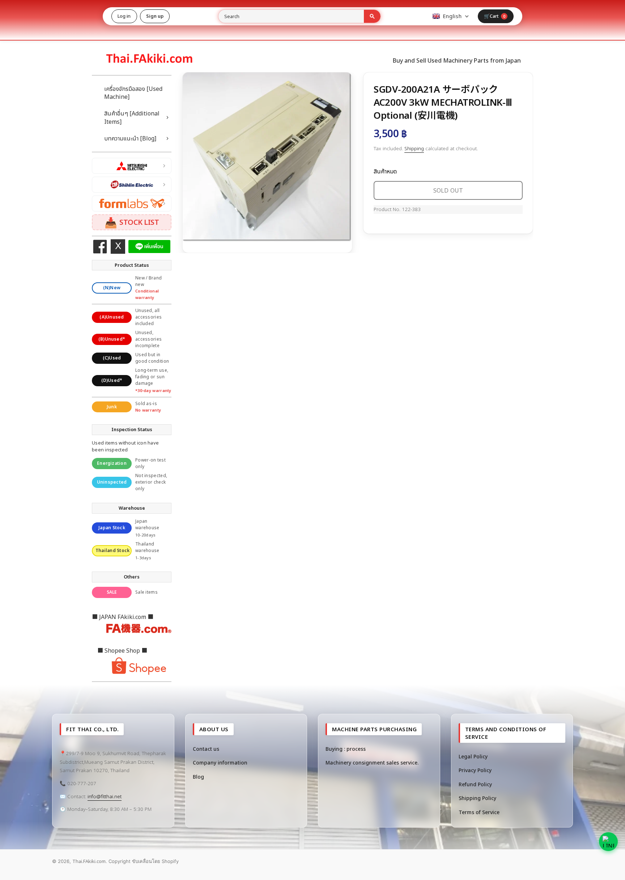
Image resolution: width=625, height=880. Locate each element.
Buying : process (346, 748)
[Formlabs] (131, 203)
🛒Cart (495, 16)
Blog (198, 776)
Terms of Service (479, 812)
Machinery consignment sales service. (372, 762)
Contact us (206, 748)
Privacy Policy (475, 770)
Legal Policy (473, 756)
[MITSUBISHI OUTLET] (131, 166)
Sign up (155, 16)
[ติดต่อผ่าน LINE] (608, 841)
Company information (220, 762)
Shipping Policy (477, 798)
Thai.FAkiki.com (89, 861)
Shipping (414, 148)
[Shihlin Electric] (131, 185)
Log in (124, 16)
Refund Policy (475, 784)
